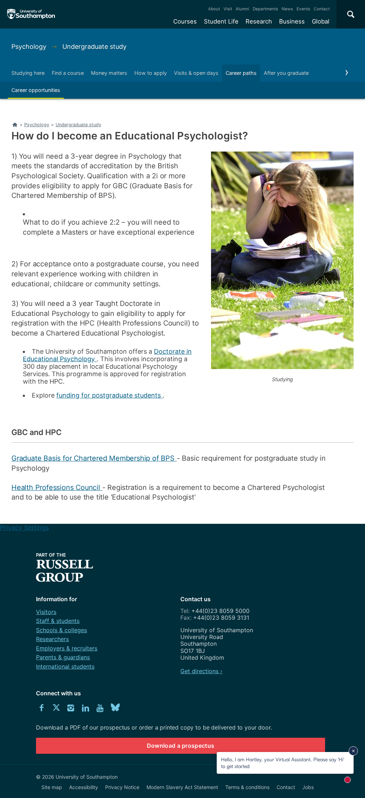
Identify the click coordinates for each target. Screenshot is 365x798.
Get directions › (201, 671)
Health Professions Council (56, 487)
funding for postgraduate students (109, 395)
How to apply (150, 73)
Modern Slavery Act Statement (182, 787)
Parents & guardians (63, 657)
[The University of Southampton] (31, 14)
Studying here (28, 73)
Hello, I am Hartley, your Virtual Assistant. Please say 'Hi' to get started (282, 762)
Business (292, 21)
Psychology (29, 46)
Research (259, 21)
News (287, 8)
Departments (265, 8)
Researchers (52, 639)
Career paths (241, 73)
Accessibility (83, 787)
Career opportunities (35, 90)
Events (303, 8)
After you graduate (286, 73)
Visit (227, 8)
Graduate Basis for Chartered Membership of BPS (94, 458)
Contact (322, 8)
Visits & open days (196, 73)
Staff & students (57, 620)
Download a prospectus (181, 745)
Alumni (242, 8)
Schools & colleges (61, 630)
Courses (185, 21)
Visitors (46, 611)
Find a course (68, 73)
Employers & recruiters (66, 648)
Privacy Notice (122, 787)
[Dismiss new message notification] (353, 751)
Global (320, 21)
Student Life (221, 21)
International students (65, 666)
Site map (51, 787)
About (214, 8)
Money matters (109, 73)
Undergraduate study (94, 46)
